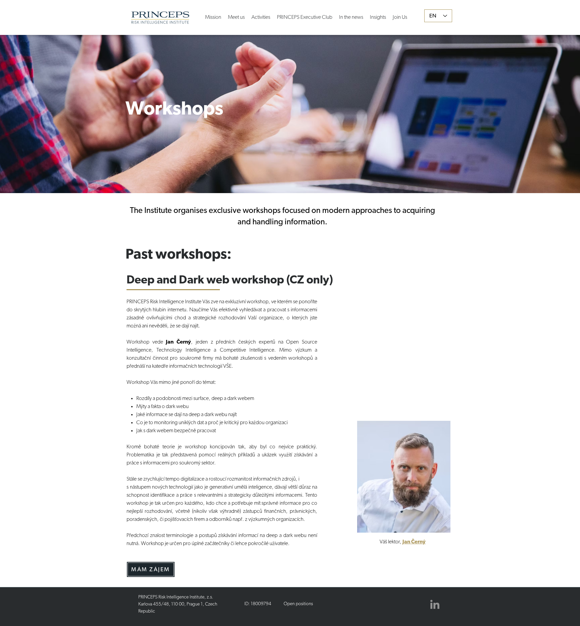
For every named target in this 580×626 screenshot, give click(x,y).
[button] (261, 14)
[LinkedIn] (434, 604)
